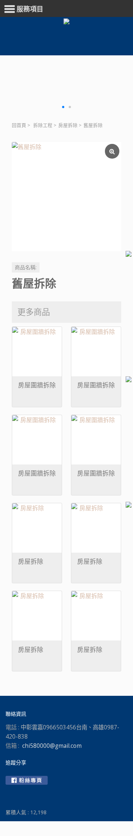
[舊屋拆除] (66, 196)
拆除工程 (42, 125)
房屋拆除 (68, 125)
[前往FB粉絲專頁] (27, 780)
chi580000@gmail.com (52, 746)
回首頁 (19, 125)
